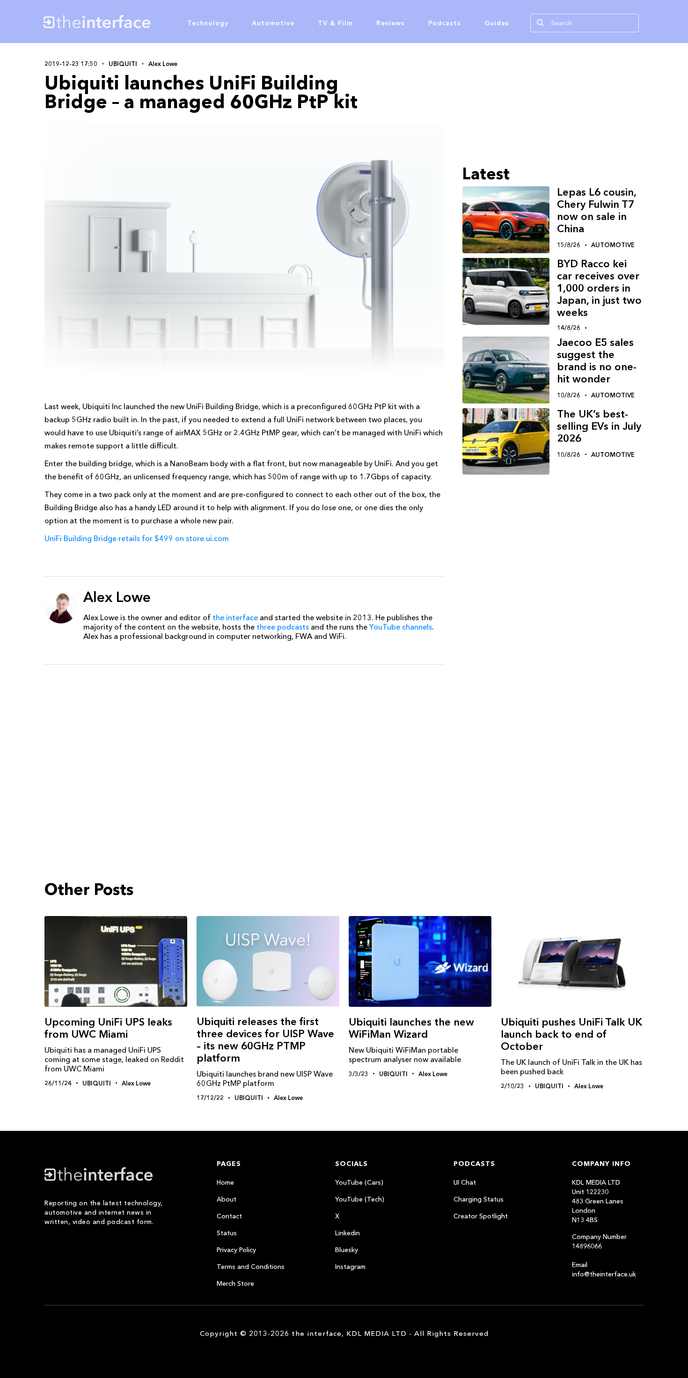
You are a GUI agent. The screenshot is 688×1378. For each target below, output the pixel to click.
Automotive (273, 23)
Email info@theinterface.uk (604, 1269)
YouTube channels (400, 626)
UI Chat (465, 1182)
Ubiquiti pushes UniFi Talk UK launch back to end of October (571, 1034)
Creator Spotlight (481, 1216)
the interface (235, 617)
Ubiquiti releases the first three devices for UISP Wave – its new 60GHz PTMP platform (265, 1039)
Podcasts (444, 23)
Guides (496, 23)
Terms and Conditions (251, 1266)
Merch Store (235, 1283)
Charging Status (479, 1199)
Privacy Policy (236, 1250)
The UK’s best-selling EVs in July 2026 (599, 426)
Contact (229, 1216)
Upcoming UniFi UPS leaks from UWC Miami (108, 1028)
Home (225, 1182)
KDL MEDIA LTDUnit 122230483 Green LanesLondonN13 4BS (597, 1201)
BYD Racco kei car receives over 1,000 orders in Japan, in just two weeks (599, 288)
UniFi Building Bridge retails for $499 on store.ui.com (136, 538)
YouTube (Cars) (359, 1182)
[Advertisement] (244, 744)
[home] (141, 21)
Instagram (350, 1266)
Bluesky (346, 1250)
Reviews (390, 23)
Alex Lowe (162, 63)
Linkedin (347, 1233)
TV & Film (335, 23)
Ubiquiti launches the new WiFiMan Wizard (411, 1028)
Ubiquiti (123, 63)
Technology (207, 23)
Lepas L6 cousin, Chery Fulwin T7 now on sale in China (596, 210)
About (226, 1199)
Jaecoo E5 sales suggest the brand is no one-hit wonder (597, 360)
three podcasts (282, 626)
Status (227, 1233)
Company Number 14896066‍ (599, 1241)
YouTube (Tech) (359, 1199)
